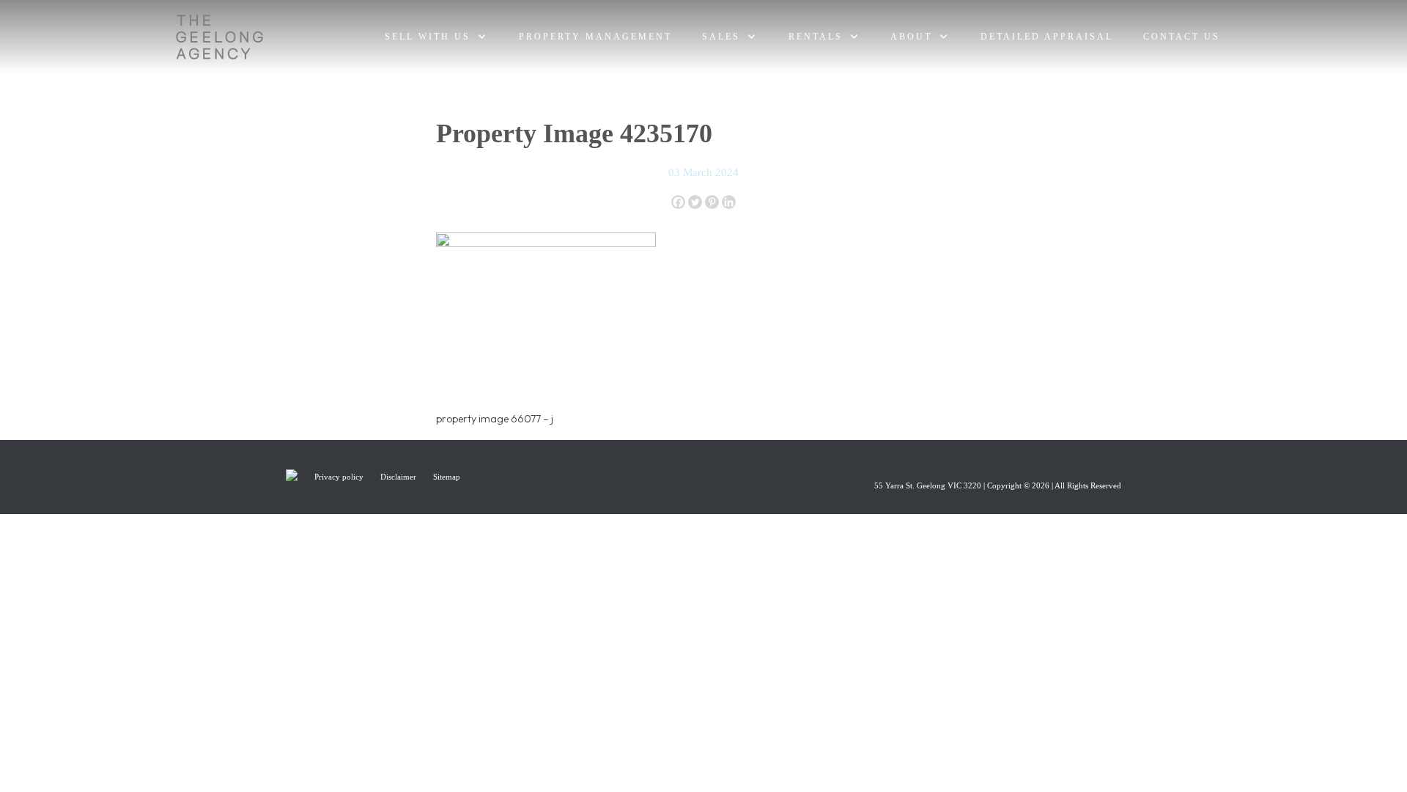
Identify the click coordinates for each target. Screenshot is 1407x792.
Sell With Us (427, 37)
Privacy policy (340, 476)
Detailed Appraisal (1047, 37)
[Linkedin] (729, 202)
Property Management (595, 37)
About (911, 37)
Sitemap (446, 476)
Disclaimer (399, 476)
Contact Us (1181, 37)
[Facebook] (678, 202)
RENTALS (816, 37)
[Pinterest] (712, 202)
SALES (721, 37)
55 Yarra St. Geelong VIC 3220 (927, 485)
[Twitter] (695, 202)
